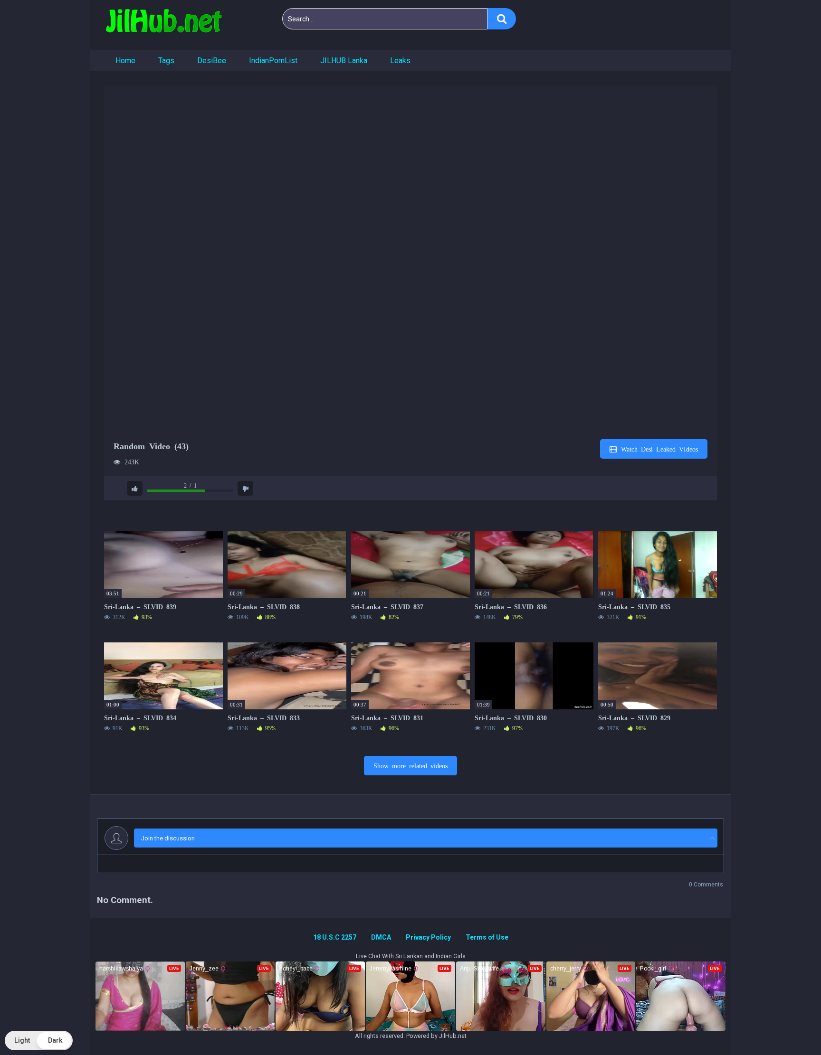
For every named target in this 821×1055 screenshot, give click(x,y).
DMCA (381, 937)
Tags (166, 60)
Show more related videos (410, 765)
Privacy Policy (428, 937)
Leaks (400, 60)
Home (125, 60)
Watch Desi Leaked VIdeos (658, 448)
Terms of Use (487, 937)
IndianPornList (273, 60)
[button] (39, 1040)
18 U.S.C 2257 (334, 937)
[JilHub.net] (163, 25)
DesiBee (211, 60)
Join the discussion (168, 838)
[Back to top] (789, 1026)
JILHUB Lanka (343, 60)
